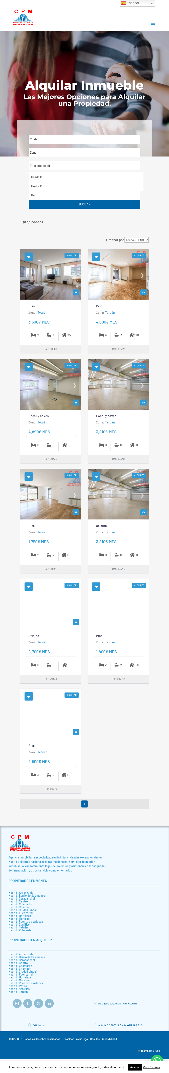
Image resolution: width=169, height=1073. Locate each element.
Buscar (84, 204)
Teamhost (147, 1050)
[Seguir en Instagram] (17, 1003)
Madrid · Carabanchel (21, 898)
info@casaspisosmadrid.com (117, 1003)
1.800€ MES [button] (106, 651)
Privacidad (68, 1039)
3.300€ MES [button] (39, 321)
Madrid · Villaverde (20, 930)
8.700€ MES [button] (39, 651)
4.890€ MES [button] (39, 431)
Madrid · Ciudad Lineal (22, 910)
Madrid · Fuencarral (20, 913)
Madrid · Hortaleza (19, 916)
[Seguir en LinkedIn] (49, 1003)
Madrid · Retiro (17, 986)
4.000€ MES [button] (106, 321)
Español (132, 3)
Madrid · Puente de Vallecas (25, 921)
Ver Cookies (151, 1067)
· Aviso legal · (82, 1039)
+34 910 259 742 (108, 1025)
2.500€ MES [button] (39, 761)
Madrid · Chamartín (20, 904)
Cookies (95, 1039)
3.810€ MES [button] (106, 431)
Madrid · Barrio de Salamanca (26, 895)
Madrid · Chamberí (19, 907)
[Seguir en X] (38, 1003)
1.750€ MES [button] (38, 541)
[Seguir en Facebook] (27, 1003)
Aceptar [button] (135, 1067)
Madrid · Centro (18, 901)
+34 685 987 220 (131, 1025)
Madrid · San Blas (19, 924)
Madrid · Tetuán (18, 927)
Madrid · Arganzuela (20, 892)
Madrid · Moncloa (18, 918)
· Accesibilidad (108, 1039)
